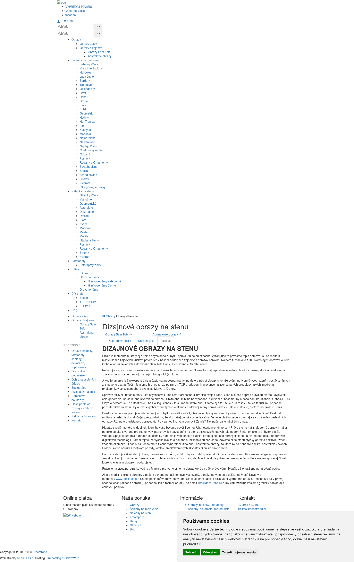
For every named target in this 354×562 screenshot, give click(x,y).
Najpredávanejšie (120, 341)
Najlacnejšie (146, 341)
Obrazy (111, 316)
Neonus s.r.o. (25, 558)
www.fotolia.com (126, 479)
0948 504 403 (250, 505)
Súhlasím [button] (191, 552)
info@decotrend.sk (210, 483)
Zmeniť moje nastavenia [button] (239, 552)
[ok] (98, 27)
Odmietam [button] (210, 552)
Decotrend (40, 552)
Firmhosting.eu (55, 558)
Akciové (166, 341)
